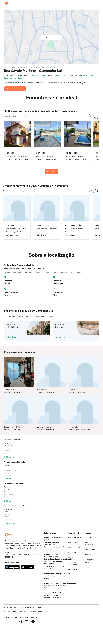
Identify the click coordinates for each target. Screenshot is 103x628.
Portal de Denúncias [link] (11, 607)
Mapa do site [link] (89, 555)
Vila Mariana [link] (8, 445)
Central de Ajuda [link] (74, 537)
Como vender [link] (73, 542)
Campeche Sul (35, 67)
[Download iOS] (27, 567)
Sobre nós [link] (72, 552)
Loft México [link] (72, 569)
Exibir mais (8, 457)
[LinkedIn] (26, 622)
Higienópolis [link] (8, 473)
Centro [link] (6, 492)
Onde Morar (13, 67)
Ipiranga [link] (6, 514)
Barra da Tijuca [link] (9, 494)
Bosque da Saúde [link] (10, 470)
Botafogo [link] (7, 489)
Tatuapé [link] (6, 453)
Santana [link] (6, 465)
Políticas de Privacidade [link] (31, 607)
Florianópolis (23, 67)
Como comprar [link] (74, 547)
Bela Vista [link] (7, 451)
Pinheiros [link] (7, 443)
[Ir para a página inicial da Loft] (7, 3)
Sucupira (21, 78)
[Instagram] (20, 622)
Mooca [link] (6, 468)
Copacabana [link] (8, 487)
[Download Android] (12, 567)
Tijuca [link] (6, 497)
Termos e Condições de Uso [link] (15, 612)
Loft (5, 67)
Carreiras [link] (71, 557)
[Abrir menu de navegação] (98, 3)
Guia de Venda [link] (90, 550)
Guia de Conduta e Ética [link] (38, 612)
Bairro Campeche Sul (38, 76)
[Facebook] (33, 622)
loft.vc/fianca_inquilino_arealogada (58, 559)
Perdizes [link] (7, 448)
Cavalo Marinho (10, 78)
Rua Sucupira (88, 76)
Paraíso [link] (6, 517)
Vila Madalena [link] (8, 475)
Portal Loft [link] (88, 537)
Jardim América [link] (9, 519)
